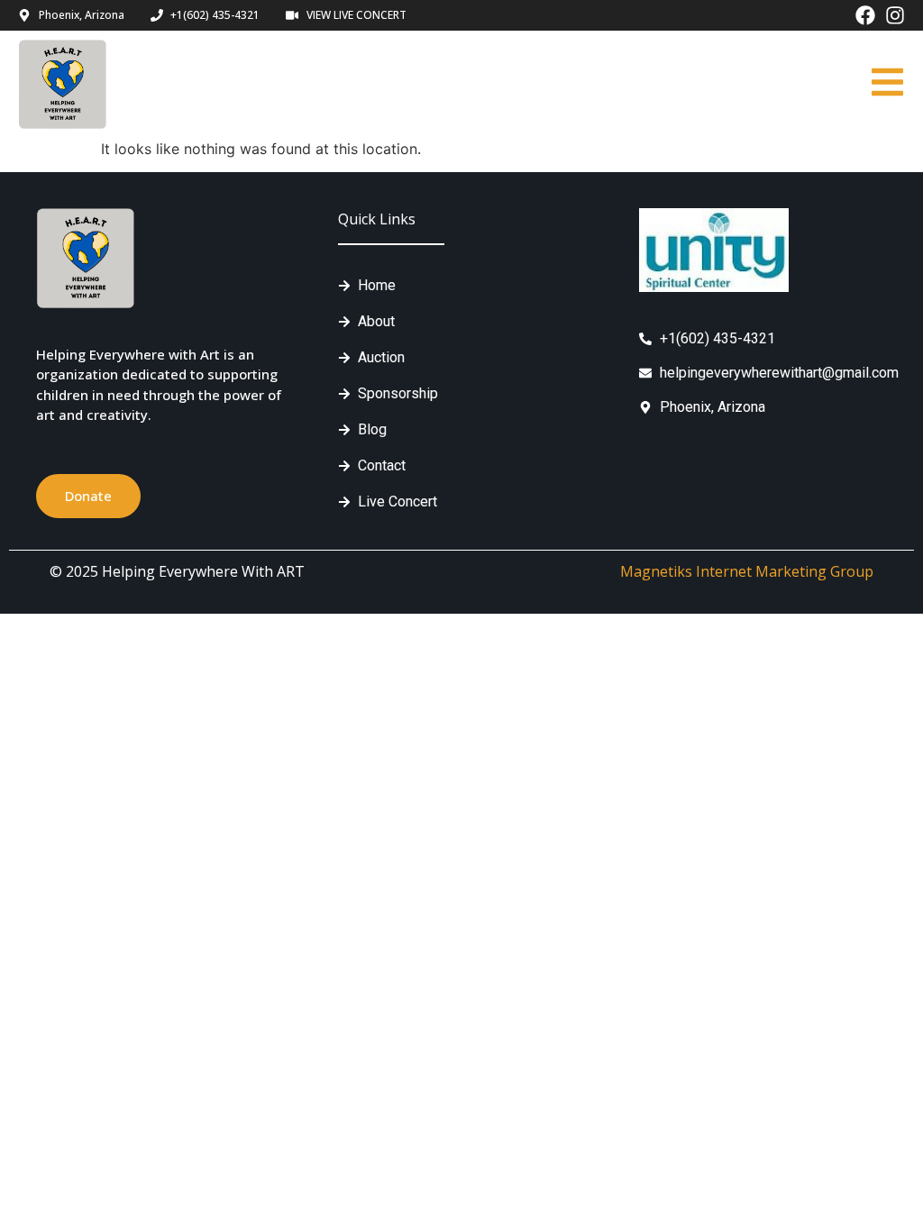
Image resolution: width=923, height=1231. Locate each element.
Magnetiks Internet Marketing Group (746, 571)
